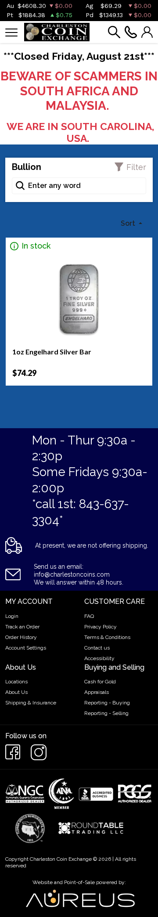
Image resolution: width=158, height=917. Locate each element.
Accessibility (99, 658)
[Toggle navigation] (11, 31)
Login (11, 616)
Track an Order (22, 627)
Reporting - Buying (107, 703)
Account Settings (25, 648)
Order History (21, 637)
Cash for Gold (100, 682)
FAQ (89, 616)
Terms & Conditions (107, 637)
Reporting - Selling (106, 713)
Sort (129, 223)
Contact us (97, 648)
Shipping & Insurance (30, 703)
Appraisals (96, 692)
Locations (16, 682)
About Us (16, 692)
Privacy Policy (100, 627)
